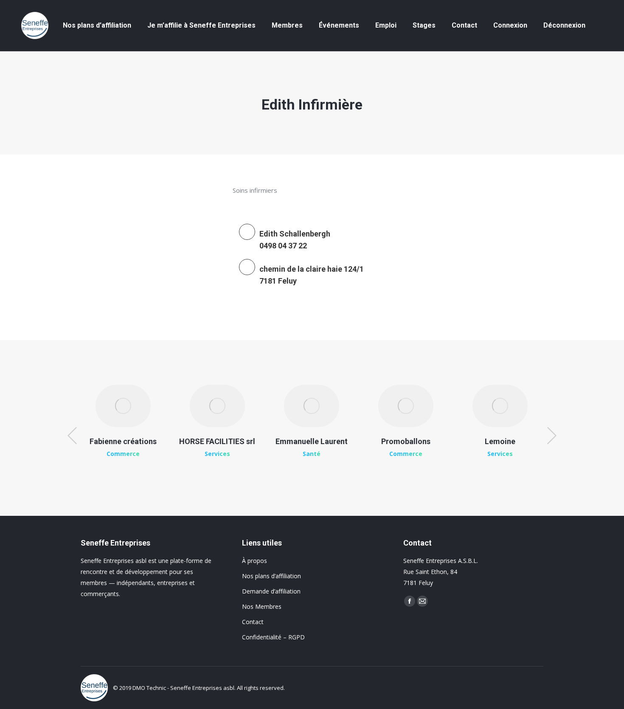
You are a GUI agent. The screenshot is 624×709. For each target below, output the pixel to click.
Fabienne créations (123, 441)
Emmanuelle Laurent (311, 441)
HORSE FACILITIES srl (217, 441)
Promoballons (405, 441)
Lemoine (500, 441)
